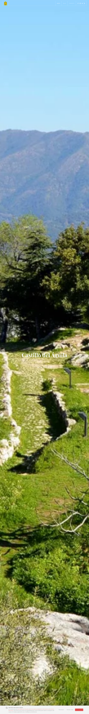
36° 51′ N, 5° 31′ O (44, 367)
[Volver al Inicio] (5, 3)
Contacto (71, 3)
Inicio (58, 3)
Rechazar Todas (70, 709)
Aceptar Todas (79, 709)
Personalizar (61, 709)
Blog (64, 3)
